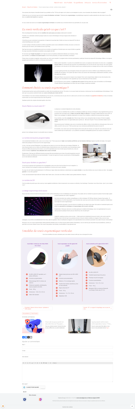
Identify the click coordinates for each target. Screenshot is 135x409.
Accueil (24, 7)
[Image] (44, 363)
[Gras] (23, 363)
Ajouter (25, 391)
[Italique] (25, 363)
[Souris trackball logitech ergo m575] (97, 256)
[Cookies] (3, 406)
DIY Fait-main (58, 2)
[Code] (48, 363)
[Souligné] (28, 363)
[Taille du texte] (30, 363)
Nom (23, 344)
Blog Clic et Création (32, 7)
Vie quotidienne (78, 2)
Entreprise (87, 2)
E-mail (23, 350)
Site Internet (25, 356)
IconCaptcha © (43, 388)
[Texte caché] (42, 363)
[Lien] (39, 363)
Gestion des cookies (67, 407)
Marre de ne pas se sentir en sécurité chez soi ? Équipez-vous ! (54, 323)
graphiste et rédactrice (97, 95)
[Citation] (35, 363)
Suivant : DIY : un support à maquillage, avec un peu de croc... (96, 308)
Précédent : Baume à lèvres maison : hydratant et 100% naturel (37, 308)
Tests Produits (68, 2)
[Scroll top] (132, 406)
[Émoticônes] (50, 363)
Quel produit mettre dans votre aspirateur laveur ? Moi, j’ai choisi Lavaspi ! (101, 323)
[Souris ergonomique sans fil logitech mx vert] (67, 258)
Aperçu (55, 363)
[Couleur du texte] (32, 363)
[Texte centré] (37, 363)
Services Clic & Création (99, 2)
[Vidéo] (46, 363)
